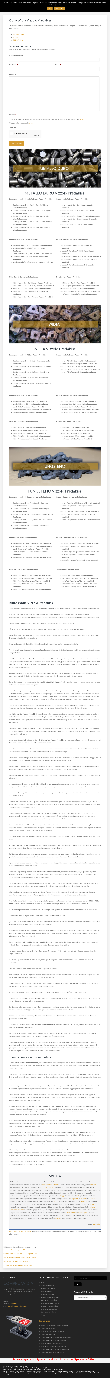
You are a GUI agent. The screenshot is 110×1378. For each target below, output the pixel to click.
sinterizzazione (47, 1187)
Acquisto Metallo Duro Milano (50, 1297)
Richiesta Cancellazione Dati (26, 1368)
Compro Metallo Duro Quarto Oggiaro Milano (55, 1349)
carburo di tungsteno (50, 1185)
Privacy (12, 115)
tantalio (92, 1198)
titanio (83, 1198)
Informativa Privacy (9, 1368)
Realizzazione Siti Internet (11, 1369)
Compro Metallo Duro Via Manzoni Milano (53, 1340)
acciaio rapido (72, 1212)
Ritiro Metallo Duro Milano (49, 1300)
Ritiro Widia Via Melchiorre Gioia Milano (17, 1265)
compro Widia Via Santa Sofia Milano (52, 1352)
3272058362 (13, 1304)
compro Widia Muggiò (48, 1334)
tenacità (58, 1218)
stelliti (91, 1204)
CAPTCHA (12, 127)
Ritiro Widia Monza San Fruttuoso (51, 1343)
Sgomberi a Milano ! (86, 1359)
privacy (82, 119)
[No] (107, 6)
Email (58, 65)
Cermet (84, 1201)
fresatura (13, 1210)
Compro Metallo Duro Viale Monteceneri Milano (56, 1337)
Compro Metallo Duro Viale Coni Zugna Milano (20, 1254)
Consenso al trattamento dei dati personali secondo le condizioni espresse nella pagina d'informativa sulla (48, 119)
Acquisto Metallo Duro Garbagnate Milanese (19, 1257)
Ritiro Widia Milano (46, 1291)
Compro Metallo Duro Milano (50, 1303)
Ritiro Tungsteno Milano (48, 1312)
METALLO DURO (19, 34)
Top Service (44, 1320)
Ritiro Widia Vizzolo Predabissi (20, 1231)
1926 (78, 1196)
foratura (21, 1210)
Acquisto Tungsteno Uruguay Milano (16, 1261)
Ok (49, 8)
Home (43, 1282)
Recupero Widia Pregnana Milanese (16, 1250)
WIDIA (15, 37)
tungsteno (74, 1198)
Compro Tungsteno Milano (49, 1309)
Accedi (48, 1368)
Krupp (62, 1196)
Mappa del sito (40, 1368)
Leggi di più (59, 8)
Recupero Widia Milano (48, 1294)
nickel (56, 1201)
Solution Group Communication (52, 1369)
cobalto (93, 1185)
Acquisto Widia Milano (48, 1288)
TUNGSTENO (18, 40)
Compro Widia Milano (47, 1285)
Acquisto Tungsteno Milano (49, 1306)
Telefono (13, 65)
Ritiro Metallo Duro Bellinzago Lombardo (53, 1346)
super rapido (83, 1212)
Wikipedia (96, 1224)
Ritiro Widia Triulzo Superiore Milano (52, 1331)
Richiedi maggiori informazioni (17, 1306)
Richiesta (13, 74)
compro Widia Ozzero (48, 1328)
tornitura (91, 1207)
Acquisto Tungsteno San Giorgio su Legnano (55, 1325)
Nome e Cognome (16, 55)
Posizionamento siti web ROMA (31, 1369)
